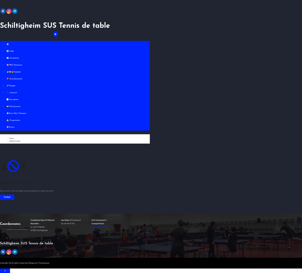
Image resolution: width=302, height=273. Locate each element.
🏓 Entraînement (14, 79)
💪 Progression (13, 120)
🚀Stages (10, 86)
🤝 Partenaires (13, 106)
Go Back (7, 197)
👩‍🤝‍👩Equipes (13, 72)
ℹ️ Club (10, 51)
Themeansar (43, 263)
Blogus (32, 263)
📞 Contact (11, 93)
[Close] (5, 271)
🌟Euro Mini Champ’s (16, 113)
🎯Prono (10, 127)
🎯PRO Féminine (14, 65)
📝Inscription (12, 99)
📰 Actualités (12, 58)
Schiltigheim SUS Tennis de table (55, 26)
